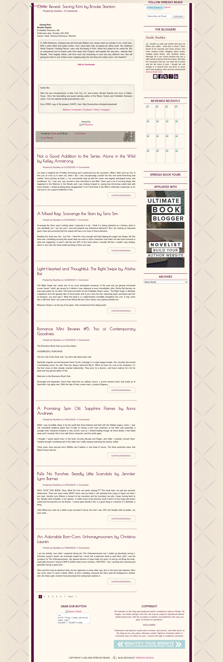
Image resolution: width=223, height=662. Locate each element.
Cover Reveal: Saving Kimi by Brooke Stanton (76, 6)
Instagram (105, 110)
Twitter (96, 110)
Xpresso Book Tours (154, 72)
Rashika (57, 167)
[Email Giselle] (155, 78)
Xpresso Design (145, 658)
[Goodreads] (170, 78)
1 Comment (82, 220)
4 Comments (71, 11)
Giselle (58, 11)
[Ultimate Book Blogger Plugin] (165, 228)
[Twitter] (165, 78)
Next (70, 596)
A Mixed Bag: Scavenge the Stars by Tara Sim (77, 213)
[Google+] (176, 78)
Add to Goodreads (86, 64)
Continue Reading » (121, 195)
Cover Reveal (47, 138)
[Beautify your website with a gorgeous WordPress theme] (149, 648)
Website (66, 110)
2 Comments (83, 340)
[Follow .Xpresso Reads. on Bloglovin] (155, 10)
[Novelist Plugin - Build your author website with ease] (165, 267)
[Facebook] (160, 78)
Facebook (87, 110)
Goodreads (76, 110)
